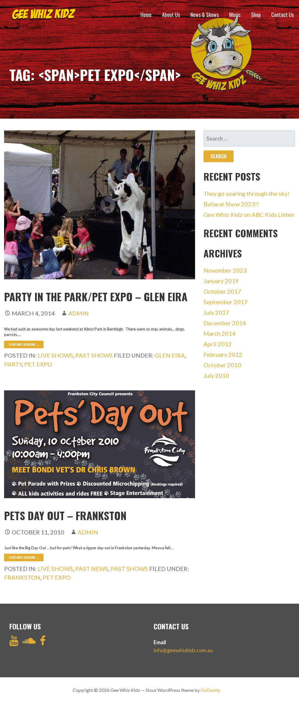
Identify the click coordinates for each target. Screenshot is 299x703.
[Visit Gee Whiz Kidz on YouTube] (13, 642)
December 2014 (225, 322)
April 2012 (218, 343)
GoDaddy (210, 690)
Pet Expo (38, 364)
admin (78, 313)
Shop (256, 14)
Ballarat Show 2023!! (231, 203)
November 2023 (225, 270)
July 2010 (216, 375)
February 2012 (223, 354)
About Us (171, 14)
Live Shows (55, 355)
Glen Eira (170, 355)
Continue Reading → (24, 344)
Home (146, 14)
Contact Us (282, 14)
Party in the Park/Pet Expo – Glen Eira (95, 296)
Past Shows (94, 355)
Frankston (22, 577)
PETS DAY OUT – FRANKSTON (65, 515)
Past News (91, 568)
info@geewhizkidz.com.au (183, 650)
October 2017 (222, 291)
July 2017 (216, 312)
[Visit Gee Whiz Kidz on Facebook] (43, 642)
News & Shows (204, 14)
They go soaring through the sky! (246, 193)
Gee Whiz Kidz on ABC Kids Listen (249, 214)
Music (235, 14)
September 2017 (226, 301)
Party (13, 364)
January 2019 (221, 280)
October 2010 (222, 364)
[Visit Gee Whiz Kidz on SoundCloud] (29, 642)
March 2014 (220, 333)
